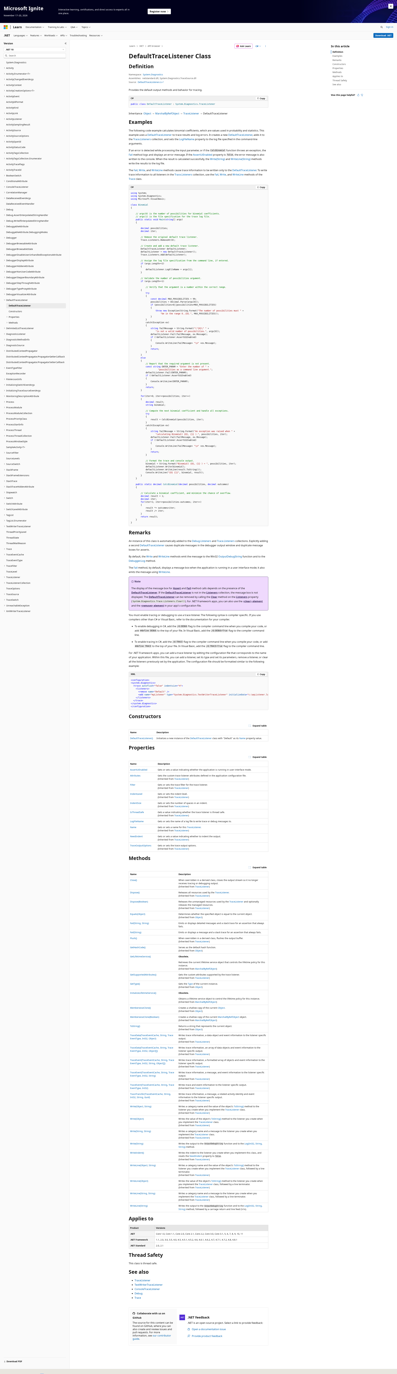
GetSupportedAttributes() (143, 974)
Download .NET (383, 35)
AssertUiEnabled (202, 154)
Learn (132, 45)
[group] (198, 693)
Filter (132, 784)
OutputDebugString (230, 556)
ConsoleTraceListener (147, 1289)
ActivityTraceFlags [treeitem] (15, 164)
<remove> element (152, 605)
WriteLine (157, 170)
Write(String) (217, 159)
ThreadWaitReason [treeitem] (16, 543)
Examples (337, 55)
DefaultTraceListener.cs (150, 82)
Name (242, 738)
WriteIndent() (137, 1152)
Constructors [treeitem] (15, 311)
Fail (131, 154)
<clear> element (253, 601)
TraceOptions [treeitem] (13, 588)
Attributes (135, 775)
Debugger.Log (137, 561)
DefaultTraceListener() (141, 738)
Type (190, 983)
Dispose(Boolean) (139, 901)
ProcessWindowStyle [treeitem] (16, 441)
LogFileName (186, 139)
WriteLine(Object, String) (143, 1165)
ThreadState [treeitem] (12, 537)
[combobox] (35, 49)
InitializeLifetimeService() (143, 992)
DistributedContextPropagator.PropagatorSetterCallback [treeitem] (35, 362)
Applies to (337, 76)
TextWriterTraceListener (149, 1284)
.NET (141, 45)
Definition (337, 51)
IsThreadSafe (137, 812)
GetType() (135, 983)
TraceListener (191, 113)
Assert (177, 588)
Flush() (133, 938)
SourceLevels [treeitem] (13, 458)
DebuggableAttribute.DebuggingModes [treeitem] (27, 232)
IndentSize (135, 803)
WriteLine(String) (241, 159)
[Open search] (382, 27)
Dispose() (135, 892)
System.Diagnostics (153, 74)
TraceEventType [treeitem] (14, 560)
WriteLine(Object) (139, 1180)
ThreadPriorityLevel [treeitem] (16, 531)
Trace (132, 179)
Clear (214, 597)
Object (147, 113)
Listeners (212, 592)
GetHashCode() (137, 947)
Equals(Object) (137, 914)
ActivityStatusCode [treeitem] (15, 147)
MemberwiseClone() (140, 1007)
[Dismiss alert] (390, 6)
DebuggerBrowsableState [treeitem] (19, 249)
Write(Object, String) (140, 1106)
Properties (337, 68)
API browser (154, 45)
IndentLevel (136, 793)
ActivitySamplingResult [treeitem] (18, 124)
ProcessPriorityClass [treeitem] (16, 418)
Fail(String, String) (139, 923)
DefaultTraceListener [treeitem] (20, 305)
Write (142, 170)
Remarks (336, 60)
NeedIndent (136, 836)
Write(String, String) (140, 1131)
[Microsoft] (6, 27)
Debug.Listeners (201, 541)
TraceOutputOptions (140, 845)
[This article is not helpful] (362, 95)
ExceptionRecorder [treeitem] (16, 373)
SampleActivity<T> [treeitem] (15, 447)
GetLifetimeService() (140, 956)
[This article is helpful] (358, 95)
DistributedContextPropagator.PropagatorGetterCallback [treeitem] (35, 356)
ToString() (135, 1026)
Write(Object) (137, 1118)
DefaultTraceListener (159, 135)
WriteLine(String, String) (142, 1193)
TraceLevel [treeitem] (11, 571)
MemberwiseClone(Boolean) (144, 1016)
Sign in (389, 26)
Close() (133, 880)
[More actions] (265, 46)
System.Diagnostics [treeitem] (16, 62)
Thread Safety (339, 80)
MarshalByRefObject (167, 113)
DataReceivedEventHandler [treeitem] (20, 203)
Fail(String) (135, 932)
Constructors (339, 64)
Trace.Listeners (142, 139)
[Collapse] (65, 43)
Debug (139, 1293)
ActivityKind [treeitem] (12, 107)
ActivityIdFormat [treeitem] (14, 101)
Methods (337, 72)
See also (336, 84)
